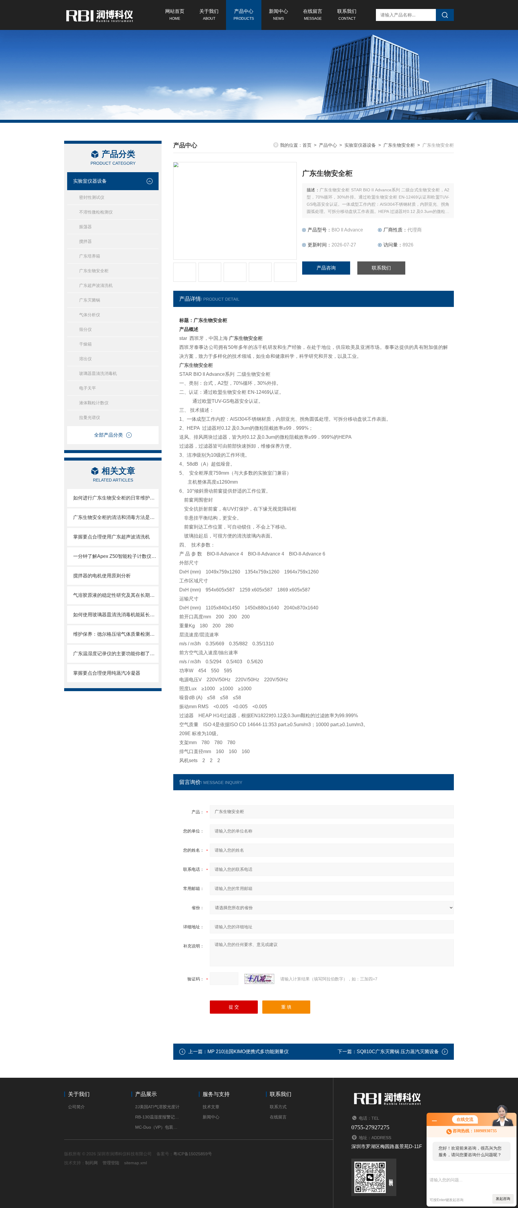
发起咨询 (503, 1199)
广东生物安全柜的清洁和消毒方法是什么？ (116, 517)
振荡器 (85, 226)
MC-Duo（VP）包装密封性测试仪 (157, 1127)
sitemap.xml (135, 1162)
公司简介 (76, 1106)
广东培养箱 (89, 256)
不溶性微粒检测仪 (96, 212)
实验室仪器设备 (90, 181)
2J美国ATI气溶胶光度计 (157, 1106)
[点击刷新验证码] (259, 979)
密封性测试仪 (91, 197)
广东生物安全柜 (94, 270)
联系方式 (278, 1106)
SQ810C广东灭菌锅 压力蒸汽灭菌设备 (398, 1051)
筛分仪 (85, 329)
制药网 (91, 1162)
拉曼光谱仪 (89, 417)
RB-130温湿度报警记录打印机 (157, 1117)
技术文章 (211, 1106)
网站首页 (174, 15)
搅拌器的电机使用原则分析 (102, 575)
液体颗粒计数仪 (94, 402)
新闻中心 (278, 15)
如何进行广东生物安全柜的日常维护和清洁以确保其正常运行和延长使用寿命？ (116, 497)
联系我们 (346, 15)
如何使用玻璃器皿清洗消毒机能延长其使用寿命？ (116, 614)
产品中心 (244, 15)
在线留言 (312, 15)
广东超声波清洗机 (96, 285)
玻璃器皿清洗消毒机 (98, 373)
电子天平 (87, 388)
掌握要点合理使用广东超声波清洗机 (111, 536)
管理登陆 (111, 1162)
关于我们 (209, 15)
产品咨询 (326, 267)
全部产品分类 (108, 435)
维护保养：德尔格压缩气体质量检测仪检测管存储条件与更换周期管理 (116, 634)
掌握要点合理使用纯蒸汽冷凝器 (106, 673)
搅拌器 (85, 241)
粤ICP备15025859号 (192, 1153)
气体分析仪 (89, 314)
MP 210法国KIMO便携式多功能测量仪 (248, 1051)
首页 (306, 145)
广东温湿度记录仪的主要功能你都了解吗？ (116, 653)
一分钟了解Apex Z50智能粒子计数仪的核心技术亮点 (116, 556)
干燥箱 (85, 344)
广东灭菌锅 (89, 300)
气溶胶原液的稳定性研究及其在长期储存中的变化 (116, 595)
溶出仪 (85, 358)
